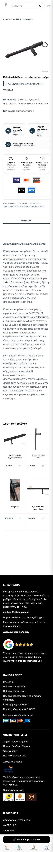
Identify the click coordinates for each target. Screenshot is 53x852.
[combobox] (24, 5)
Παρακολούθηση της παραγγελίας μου (23, 617)
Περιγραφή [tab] (26, 220)
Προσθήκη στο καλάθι (28, 839)
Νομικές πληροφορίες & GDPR (19, 709)
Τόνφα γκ (15, 507)
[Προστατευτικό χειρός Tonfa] (38, 490)
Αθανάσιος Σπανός (34, 84)
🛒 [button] (19, 465)
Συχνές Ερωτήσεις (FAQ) (16, 741)
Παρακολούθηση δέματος (16, 746)
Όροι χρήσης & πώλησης (16, 704)
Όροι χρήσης (10, 751)
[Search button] (40, 5)
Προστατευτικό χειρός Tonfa (38, 508)
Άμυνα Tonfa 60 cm (38, 457)
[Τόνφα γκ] (15, 490)
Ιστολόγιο (8, 681)
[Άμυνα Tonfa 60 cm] (38, 439)
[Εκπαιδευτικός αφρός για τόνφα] (15, 439)
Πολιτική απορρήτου (14, 691)
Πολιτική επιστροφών (14, 755)
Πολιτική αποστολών (14, 686)
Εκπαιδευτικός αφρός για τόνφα (15, 457)
